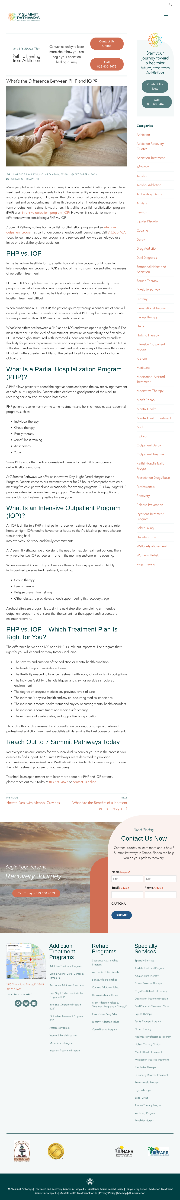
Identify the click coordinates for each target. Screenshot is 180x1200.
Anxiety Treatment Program (150, 968)
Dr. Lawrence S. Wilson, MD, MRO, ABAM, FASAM (37, 174)
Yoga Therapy (146, 564)
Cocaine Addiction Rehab (105, 987)
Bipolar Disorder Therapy (148, 983)
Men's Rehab (146, 400)
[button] (107, 44)
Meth (140, 427)
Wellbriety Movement (152, 546)
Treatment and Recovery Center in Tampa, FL (60, 1189)
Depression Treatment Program (152, 998)
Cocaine (142, 230)
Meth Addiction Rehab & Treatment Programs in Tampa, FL (110, 1004)
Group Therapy (147, 317)
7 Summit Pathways (21, 1189)
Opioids (142, 436)
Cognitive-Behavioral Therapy (151, 991)
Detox (141, 239)
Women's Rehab (148, 555)
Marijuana (143, 367)
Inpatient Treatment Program (150, 516)
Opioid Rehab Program (104, 1029)
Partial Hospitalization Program (151, 465)
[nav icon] (166, 17)
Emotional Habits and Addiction (151, 269)
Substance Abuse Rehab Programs (105, 962)
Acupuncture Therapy (147, 975)
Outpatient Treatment (24, 178)
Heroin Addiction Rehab (105, 995)
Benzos (142, 212)
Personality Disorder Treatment (151, 1075)
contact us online (84, 782)
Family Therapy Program (148, 1021)
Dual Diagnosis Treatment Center (152, 1006)
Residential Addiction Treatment (67, 985)
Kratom (142, 358)
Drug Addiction (147, 248)
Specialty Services (144, 960)
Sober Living (145, 528)
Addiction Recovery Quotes (150, 146)
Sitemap (122, 1193)
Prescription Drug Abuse (153, 477)
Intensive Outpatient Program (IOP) (66, 1006)
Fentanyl (142, 299)
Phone (154, 887)
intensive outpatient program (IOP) (46, 212)
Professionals (146, 486)
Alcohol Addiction (149, 185)
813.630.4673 (117, 232)
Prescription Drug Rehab (105, 1014)
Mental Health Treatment (154, 418)
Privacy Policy (107, 1193)
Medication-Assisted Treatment (151, 379)
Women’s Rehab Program (63, 1035)
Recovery (143, 495)
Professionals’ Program (147, 1082)
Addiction (143, 134)
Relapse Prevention (150, 505)
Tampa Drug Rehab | (137, 1189)
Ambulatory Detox (149, 194)
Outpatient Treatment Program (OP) (66, 1018)
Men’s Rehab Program (61, 1043)
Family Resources (148, 290)
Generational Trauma (151, 308)
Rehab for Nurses (144, 1120)
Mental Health (146, 409)
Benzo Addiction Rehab (104, 979)
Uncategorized (147, 537)
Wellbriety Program (145, 1113)
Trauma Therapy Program (148, 1105)
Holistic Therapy (148, 335)
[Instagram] (26, 1003)
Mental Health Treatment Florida (79, 1193)
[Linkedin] (33, 1003)
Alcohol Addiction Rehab (105, 972)
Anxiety (142, 203)
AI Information (136, 1193)
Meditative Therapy (150, 391)
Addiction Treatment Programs (66, 966)
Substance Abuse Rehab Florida (106, 1189)
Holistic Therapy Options (148, 1044)
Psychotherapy (143, 1090)
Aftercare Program (60, 1027)
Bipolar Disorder (148, 221)
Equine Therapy (147, 281)
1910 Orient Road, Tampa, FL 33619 (25, 984)
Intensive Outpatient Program (151, 346)
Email (120, 887)
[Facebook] (18, 1003)
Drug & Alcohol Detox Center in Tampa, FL (67, 975)
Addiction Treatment (151, 158)
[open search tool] (170, 4)
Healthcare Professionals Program (153, 1036)
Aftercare (143, 167)
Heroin (141, 326)
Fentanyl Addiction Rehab (105, 1021)
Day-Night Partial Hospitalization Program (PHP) (67, 995)
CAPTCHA (118, 903)
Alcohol (142, 176)
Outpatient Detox (149, 445)
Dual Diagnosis (147, 257)
